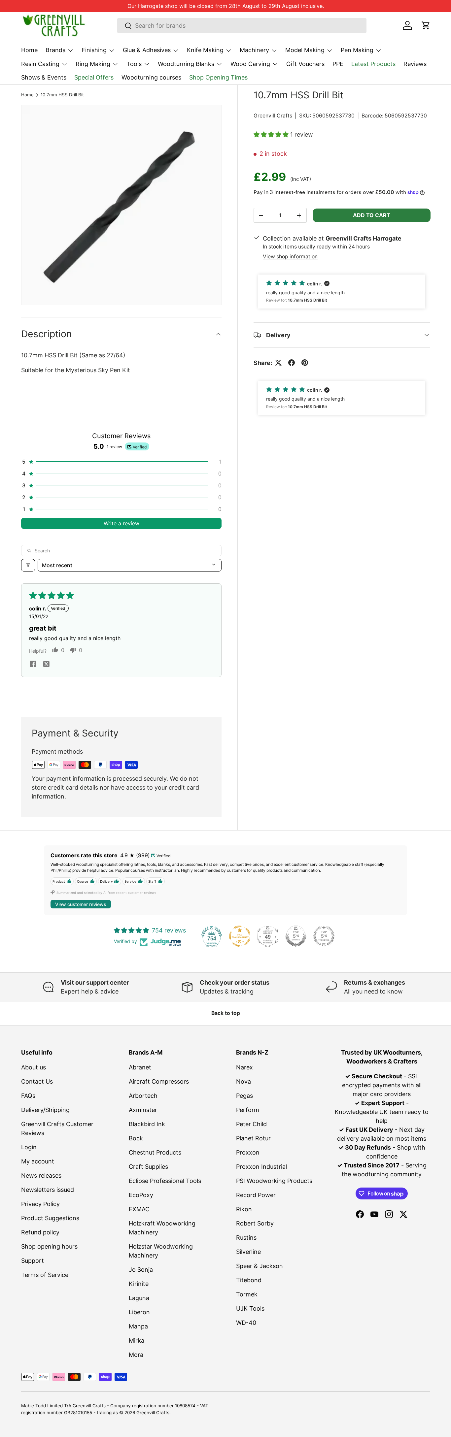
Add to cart (371, 215)
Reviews (415, 63)
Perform (247, 1109)
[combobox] (241, 25)
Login (29, 1147)
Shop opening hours (49, 1246)
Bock (136, 1138)
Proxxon (248, 1152)
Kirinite (139, 1283)
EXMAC (139, 1209)
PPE (337, 63)
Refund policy (40, 1232)
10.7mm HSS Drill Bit (62, 95)
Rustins (246, 1237)
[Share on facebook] (33, 664)
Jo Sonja (141, 1269)
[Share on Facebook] (291, 362)
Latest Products (373, 63)
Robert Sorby (255, 1223)
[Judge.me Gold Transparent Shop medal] (239, 936)
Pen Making (357, 50)
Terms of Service (44, 1274)
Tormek (247, 1294)
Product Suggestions (50, 1218)
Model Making (305, 50)
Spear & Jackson (259, 1265)
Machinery (254, 50)
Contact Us (37, 1081)
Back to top (225, 1013)
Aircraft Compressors (159, 1081)
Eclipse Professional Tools (165, 1180)
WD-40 (246, 1322)
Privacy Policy (40, 1203)
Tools (134, 63)
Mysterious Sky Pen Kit (98, 370)
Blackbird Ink (147, 1124)
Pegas (244, 1095)
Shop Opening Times (218, 77)
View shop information (290, 256)
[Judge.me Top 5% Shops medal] (295, 936)
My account (37, 1161)
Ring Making (93, 63)
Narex (244, 1067)
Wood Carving (250, 63)
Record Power (256, 1195)
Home (29, 50)
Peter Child (251, 1124)
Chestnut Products (155, 1152)
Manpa (138, 1326)
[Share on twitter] (46, 665)
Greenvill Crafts (273, 116)
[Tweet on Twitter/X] (278, 362)
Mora (136, 1354)
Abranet (140, 1067)
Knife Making (205, 50)
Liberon (139, 1312)
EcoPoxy (141, 1195)
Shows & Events (43, 77)
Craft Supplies (148, 1166)
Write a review (121, 523)
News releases (41, 1175)
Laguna (139, 1297)
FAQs (28, 1095)
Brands (55, 50)
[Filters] (28, 565)
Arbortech (143, 1095)
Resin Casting (40, 63)
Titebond (248, 1280)
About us (33, 1067)
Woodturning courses (151, 77)
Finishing (94, 50)
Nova (243, 1081)
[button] (426, 25)
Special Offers (94, 77)
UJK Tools (250, 1308)
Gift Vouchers (305, 63)
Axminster (143, 1109)
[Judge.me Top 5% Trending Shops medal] (323, 936)
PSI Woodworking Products (274, 1180)
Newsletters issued (47, 1189)
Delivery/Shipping (45, 1109)
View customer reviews (80, 904)
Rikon (244, 1209)
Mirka (136, 1340)
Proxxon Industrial (261, 1166)
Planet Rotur (253, 1138)
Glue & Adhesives (147, 50)
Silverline (248, 1251)
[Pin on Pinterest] (304, 362)
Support (32, 1260)
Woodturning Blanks (186, 63)
